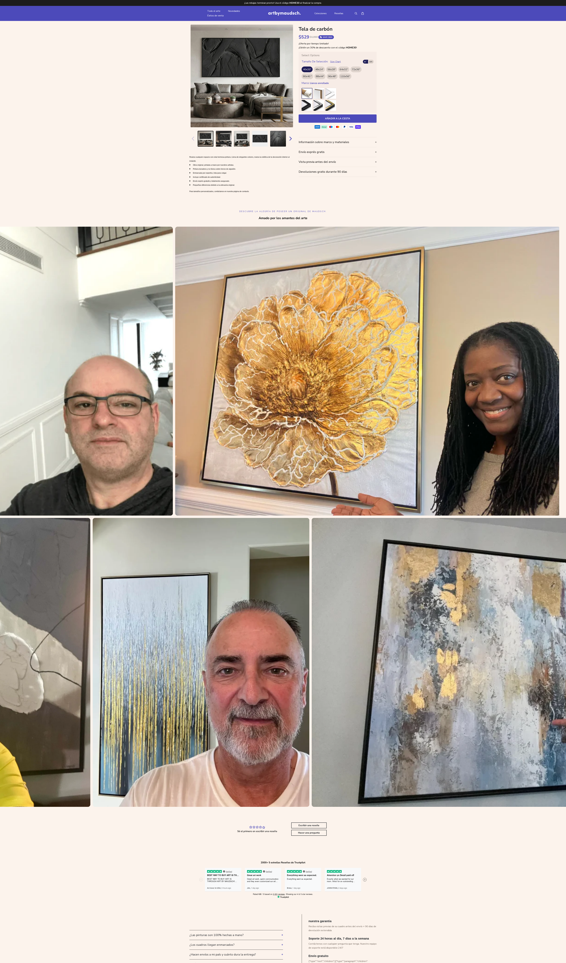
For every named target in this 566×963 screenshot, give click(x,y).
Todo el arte (213, 11)
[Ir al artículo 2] (224, 139)
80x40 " (307, 76)
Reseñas (338, 13)
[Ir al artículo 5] (278, 139)
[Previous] (192, 138)
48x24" (319, 69)
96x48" (332, 76)
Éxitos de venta (215, 15)
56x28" (332, 69)
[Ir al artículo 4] (260, 139)
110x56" (345, 76)
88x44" (320, 76)
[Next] (291, 138)
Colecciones (320, 13)
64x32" (344, 69)
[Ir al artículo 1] (205, 139)
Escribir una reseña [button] (308, 825)
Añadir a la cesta (337, 118)
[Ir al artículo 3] (242, 139)
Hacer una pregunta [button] (309, 832)
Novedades (234, 11)
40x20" (307, 69)
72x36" (356, 69)
